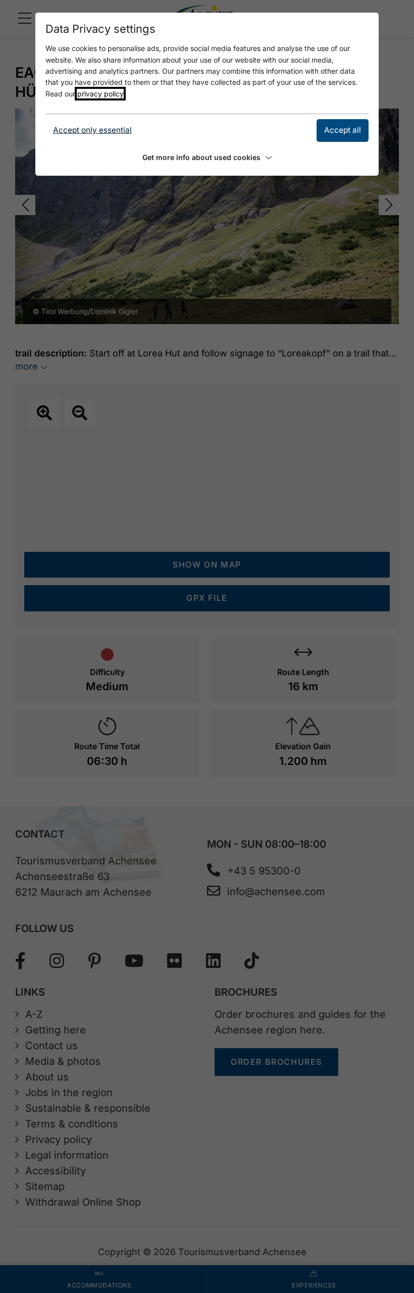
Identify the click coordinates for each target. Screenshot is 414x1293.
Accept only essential (92, 130)
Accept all (342, 130)
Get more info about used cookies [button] (201, 157)
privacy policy (100, 93)
